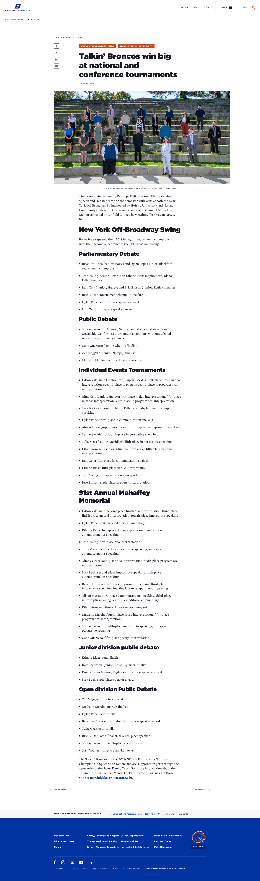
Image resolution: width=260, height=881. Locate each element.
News (79, 37)
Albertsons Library (64, 841)
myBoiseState (61, 835)
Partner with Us (129, 841)
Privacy (85, 869)
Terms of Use (59, 869)
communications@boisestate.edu (126, 814)
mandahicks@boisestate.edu (111, 778)
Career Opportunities (132, 835)
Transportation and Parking (102, 841)
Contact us (33, 19)
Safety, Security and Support (103, 835)
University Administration (135, 847)
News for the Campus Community (136, 46)
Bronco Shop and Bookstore (103, 847)
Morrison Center (163, 841)
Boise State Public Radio (168, 835)
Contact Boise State (131, 869)
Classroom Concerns (100, 869)
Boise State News (14, 19)
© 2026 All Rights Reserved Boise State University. (164, 868)
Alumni (57, 847)
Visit (195, 7)
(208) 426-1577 (152, 814)
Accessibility (73, 869)
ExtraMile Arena (163, 847)
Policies (116, 869)
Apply (184, 7)
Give (206, 7)
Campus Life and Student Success (97, 46)
